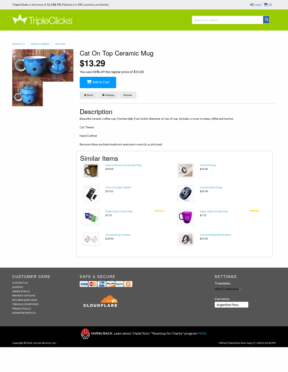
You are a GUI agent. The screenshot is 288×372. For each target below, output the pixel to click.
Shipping (109, 95)
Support (17, 287)
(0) (270, 4)
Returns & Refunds (24, 300)
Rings (208, 165)
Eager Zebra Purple (213, 211)
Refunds (127, 95)
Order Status (21, 291)
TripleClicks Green (118, 211)
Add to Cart (100, 82)
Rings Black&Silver (215, 234)
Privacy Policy (21, 308)
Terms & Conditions (25, 304)
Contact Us (20, 282)
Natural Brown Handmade (123, 165)
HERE (202, 333)
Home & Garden (40, 44)
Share (89, 95)
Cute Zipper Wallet (118, 187)
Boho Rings (211, 187)
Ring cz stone (117, 234)
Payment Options (23, 295)
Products (18, 44)
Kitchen (60, 44)
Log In (258, 4)
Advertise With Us (24, 312)
